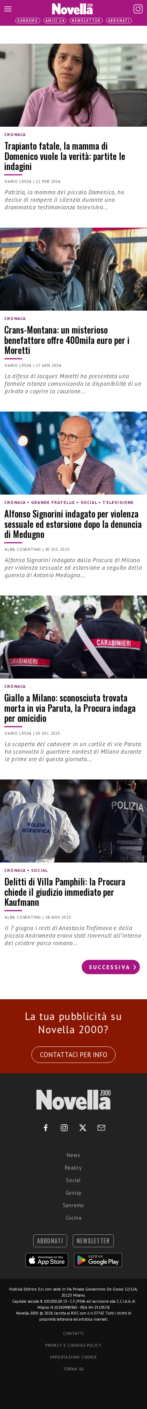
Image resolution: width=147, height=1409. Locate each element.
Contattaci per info (73, 1054)
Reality (73, 1167)
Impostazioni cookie (73, 1357)
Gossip (74, 1192)
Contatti (73, 1333)
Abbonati (119, 21)
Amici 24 (55, 21)
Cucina (74, 1217)
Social (73, 1180)
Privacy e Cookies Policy (73, 1345)
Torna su (73, 1368)
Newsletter (86, 21)
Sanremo (27, 21)
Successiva (110, 967)
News (73, 1155)
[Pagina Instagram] (138, 9)
